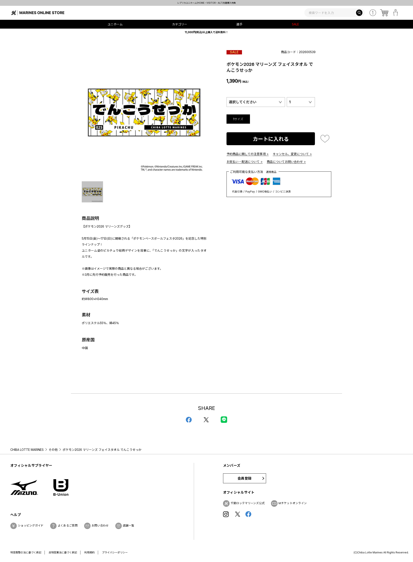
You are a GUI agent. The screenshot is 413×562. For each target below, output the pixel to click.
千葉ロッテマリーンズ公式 (248, 503)
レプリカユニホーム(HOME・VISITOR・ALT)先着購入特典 (206, 3)
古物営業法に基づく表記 (63, 552)
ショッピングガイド (31, 525)
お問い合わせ (100, 525)
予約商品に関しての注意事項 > (248, 154)
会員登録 (244, 478)
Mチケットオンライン (293, 503)
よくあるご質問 (68, 525)
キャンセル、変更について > (292, 154)
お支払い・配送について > (245, 161)
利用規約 (89, 552)
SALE (295, 24)
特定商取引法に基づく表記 (25, 552)
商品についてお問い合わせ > (286, 161)
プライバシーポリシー (115, 552)
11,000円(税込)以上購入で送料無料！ (206, 32)
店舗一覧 (128, 525)
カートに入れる (271, 139)
